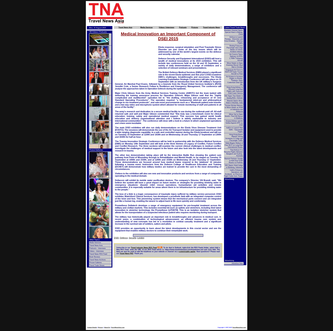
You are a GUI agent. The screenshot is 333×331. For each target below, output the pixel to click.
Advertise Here (237, 263)
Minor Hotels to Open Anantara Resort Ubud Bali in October (234, 65)
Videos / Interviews (166, 27)
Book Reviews (94, 257)
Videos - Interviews (96, 251)
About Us (107, 327)
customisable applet (187, 251)
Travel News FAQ (126, 253)
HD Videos (93, 32)
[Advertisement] (190, 13)
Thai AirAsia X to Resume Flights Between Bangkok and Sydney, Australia (233, 153)
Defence (124, 238)
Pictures (194, 27)
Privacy (100, 327)
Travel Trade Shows (96, 265)
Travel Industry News (211, 27)
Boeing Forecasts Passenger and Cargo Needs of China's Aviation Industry (235, 49)
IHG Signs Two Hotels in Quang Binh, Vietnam (233, 97)
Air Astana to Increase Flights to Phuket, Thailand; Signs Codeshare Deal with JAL (234, 80)
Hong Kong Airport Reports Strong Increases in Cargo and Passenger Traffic (234, 137)
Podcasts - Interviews (97, 248)
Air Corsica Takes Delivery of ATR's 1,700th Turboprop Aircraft (236, 57)
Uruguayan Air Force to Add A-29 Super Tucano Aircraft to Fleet (234, 72)
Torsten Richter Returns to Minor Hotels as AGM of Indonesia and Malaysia (234, 108)
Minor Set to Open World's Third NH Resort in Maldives (234, 116)
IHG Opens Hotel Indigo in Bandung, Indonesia (234, 166)
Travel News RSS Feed (98, 254)
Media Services (146, 27)
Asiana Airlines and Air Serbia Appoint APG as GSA (234, 123)
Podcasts (183, 27)
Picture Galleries (96, 150)
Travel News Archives (97, 260)
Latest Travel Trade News (235, 27)
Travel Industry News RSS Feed (144, 248)
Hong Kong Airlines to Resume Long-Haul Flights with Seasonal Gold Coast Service (235, 90)
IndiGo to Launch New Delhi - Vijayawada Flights (234, 130)
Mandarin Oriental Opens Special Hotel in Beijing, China (233, 32)
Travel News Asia (125, 27)
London (140, 238)
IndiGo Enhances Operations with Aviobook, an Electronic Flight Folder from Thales (233, 173)
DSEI (116, 238)
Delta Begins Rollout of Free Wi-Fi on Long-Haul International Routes (234, 145)
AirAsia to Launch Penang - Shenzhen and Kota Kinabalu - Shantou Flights (234, 40)
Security (132, 238)
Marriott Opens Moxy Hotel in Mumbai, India (234, 102)
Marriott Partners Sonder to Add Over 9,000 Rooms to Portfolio (233, 160)
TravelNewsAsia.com (117, 327)
